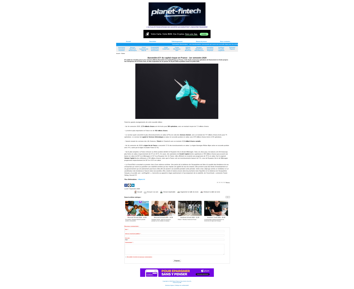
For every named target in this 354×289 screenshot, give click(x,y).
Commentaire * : (129, 242)
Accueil (128, 41)
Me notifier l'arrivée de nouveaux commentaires (139, 257)
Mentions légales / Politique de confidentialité (177, 285)
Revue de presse (201, 41)
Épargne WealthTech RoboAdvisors (199, 49)
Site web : (127, 238)
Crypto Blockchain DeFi (177, 49)
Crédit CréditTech (166, 48)
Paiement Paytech (232, 48)
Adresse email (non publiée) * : (133, 233)
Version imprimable (169, 192)
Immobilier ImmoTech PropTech (210, 49)
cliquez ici (141, 179)
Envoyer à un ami (152, 192)
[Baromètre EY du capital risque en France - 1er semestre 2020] (177, 63)
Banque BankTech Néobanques (133, 49)
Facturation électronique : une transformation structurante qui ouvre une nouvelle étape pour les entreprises (193, 44)
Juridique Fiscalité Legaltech (221, 49)
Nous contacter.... (225, 41)
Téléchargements (177, 41)
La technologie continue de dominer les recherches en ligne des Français (214, 220)
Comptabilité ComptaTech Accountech (155, 49)
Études (123, 53)
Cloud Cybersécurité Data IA (143, 49)
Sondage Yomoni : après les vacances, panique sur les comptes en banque (161, 220)
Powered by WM (177, 282)
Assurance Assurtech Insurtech (121, 49)
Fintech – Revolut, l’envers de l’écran (187, 219)
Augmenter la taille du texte (189, 192)
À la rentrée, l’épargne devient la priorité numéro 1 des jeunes (135, 220)
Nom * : (127, 229)
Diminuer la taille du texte (211, 192)
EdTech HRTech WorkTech (188, 49)
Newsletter (152, 41)
